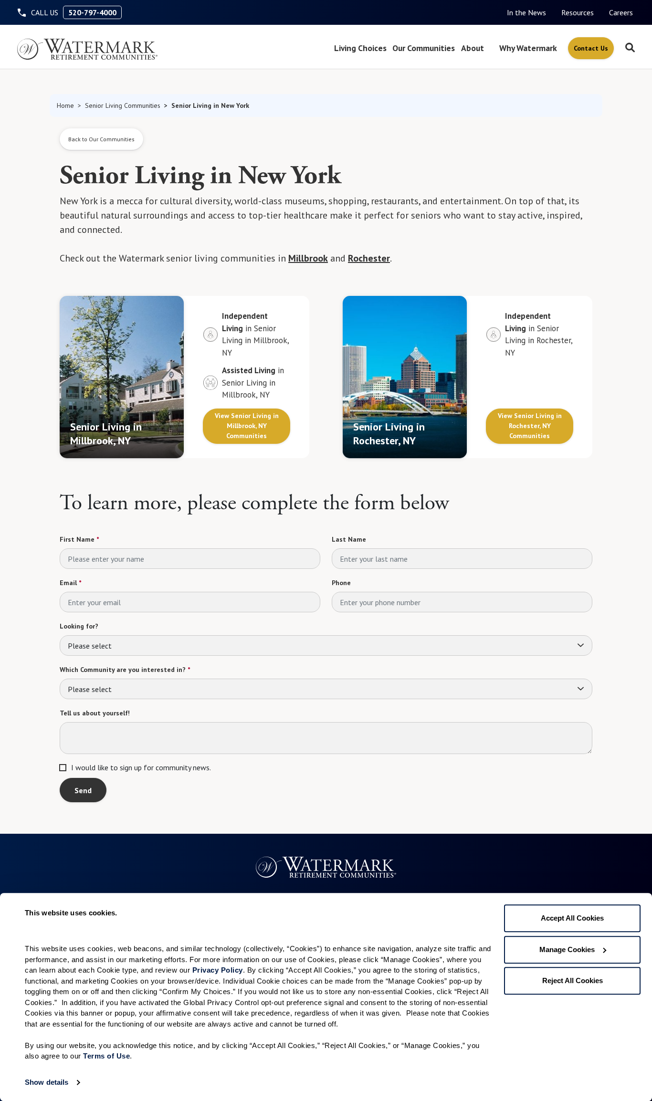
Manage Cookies (567, 949)
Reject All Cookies (572, 980)
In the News (526, 12)
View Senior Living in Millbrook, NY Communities (247, 425)
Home (65, 105)
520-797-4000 (92, 12)
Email (70, 582)
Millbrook (308, 258)
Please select (90, 645)
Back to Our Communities (101, 139)
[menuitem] (526, 12)
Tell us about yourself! (95, 713)
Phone (341, 582)
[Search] (630, 48)
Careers (621, 12)
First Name (79, 539)
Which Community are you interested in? (125, 669)
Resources (577, 12)
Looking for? (79, 626)
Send (83, 790)
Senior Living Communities (122, 105)
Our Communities (423, 47)
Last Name (349, 539)
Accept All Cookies (572, 918)
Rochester (369, 258)
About (472, 47)
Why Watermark (528, 47)
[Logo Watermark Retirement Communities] (87, 49)
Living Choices (360, 47)
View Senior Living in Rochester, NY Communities (530, 425)
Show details (46, 1082)
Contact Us (591, 48)
